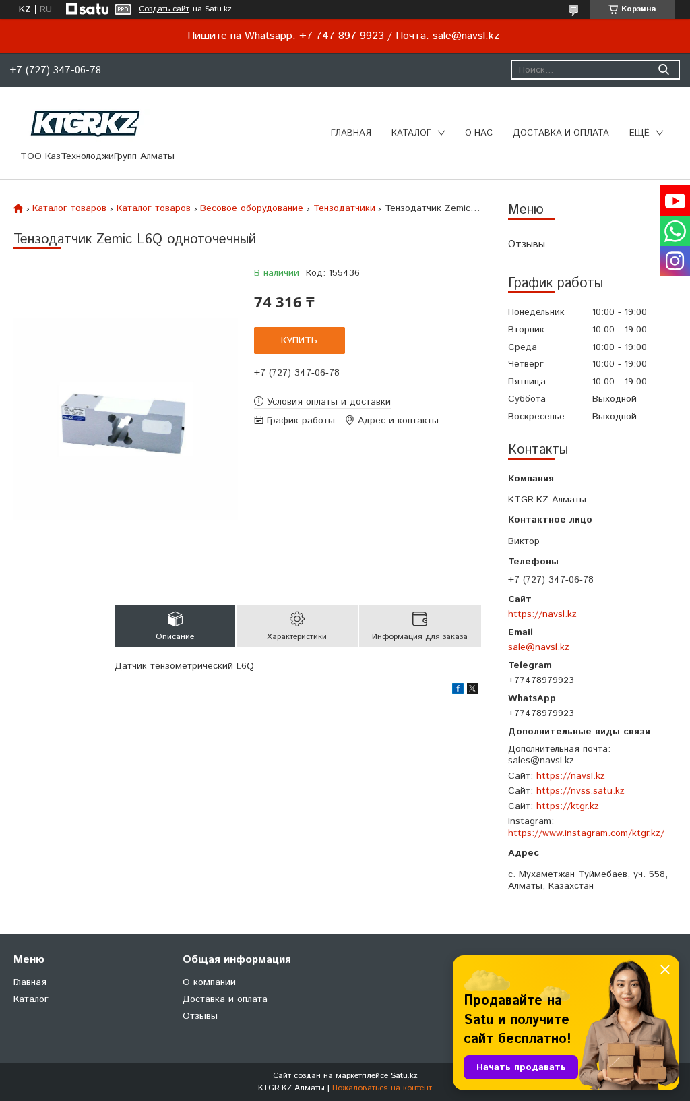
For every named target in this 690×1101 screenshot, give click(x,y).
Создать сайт (164, 9)
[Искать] (663, 69)
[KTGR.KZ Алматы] (86, 123)
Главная (351, 133)
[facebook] (458, 691)
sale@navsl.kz (538, 647)
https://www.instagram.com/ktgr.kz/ (586, 833)
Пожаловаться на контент (382, 1088)
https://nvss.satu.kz (580, 791)
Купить (299, 340)
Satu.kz (404, 1075)
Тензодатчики (344, 208)
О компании (209, 982)
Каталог (411, 133)
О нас (479, 133)
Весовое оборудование (251, 208)
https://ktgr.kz (567, 806)
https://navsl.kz (542, 613)
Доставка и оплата (561, 133)
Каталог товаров (69, 208)
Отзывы (526, 244)
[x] (472, 691)
